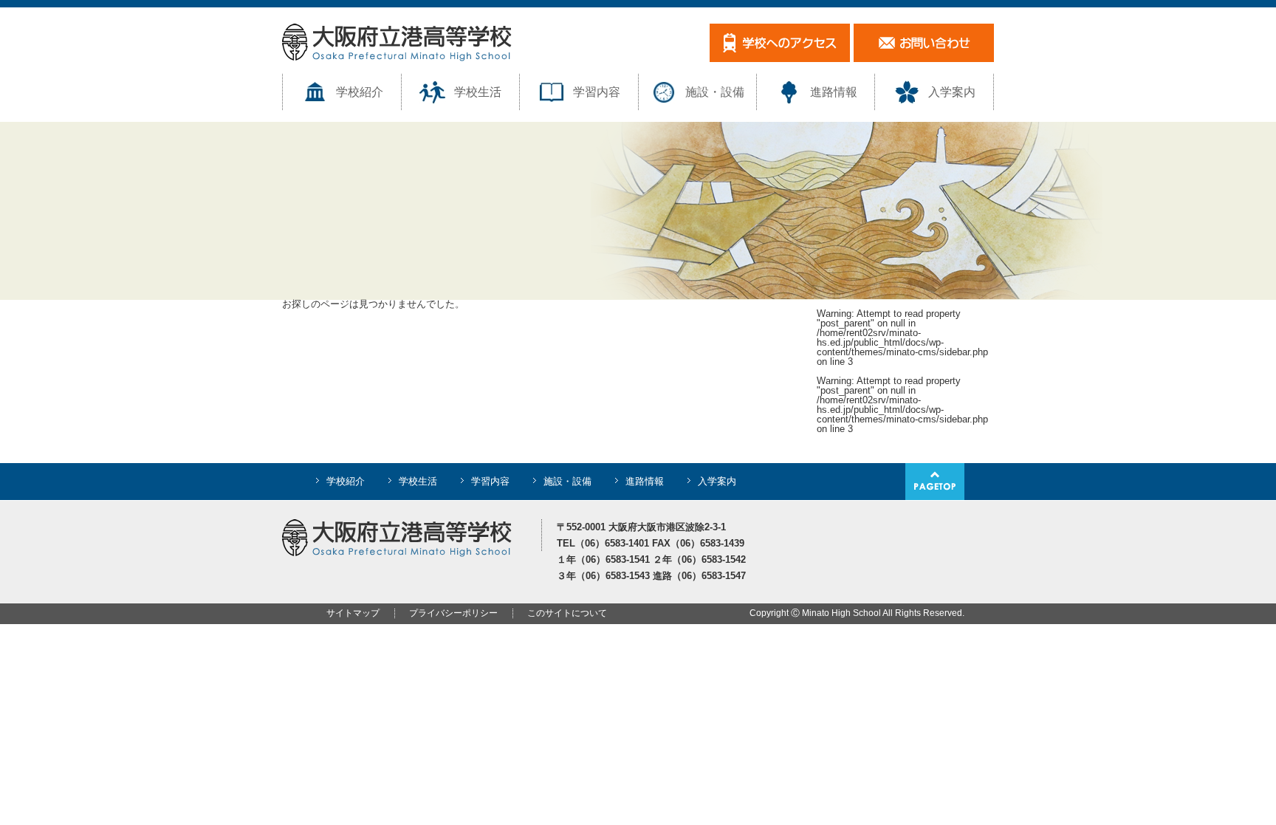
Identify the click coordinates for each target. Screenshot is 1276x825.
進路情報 (833, 92)
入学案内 (951, 92)
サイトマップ (353, 613)
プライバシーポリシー (453, 613)
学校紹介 (359, 92)
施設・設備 (714, 92)
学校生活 (477, 92)
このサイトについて (567, 613)
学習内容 (596, 92)
